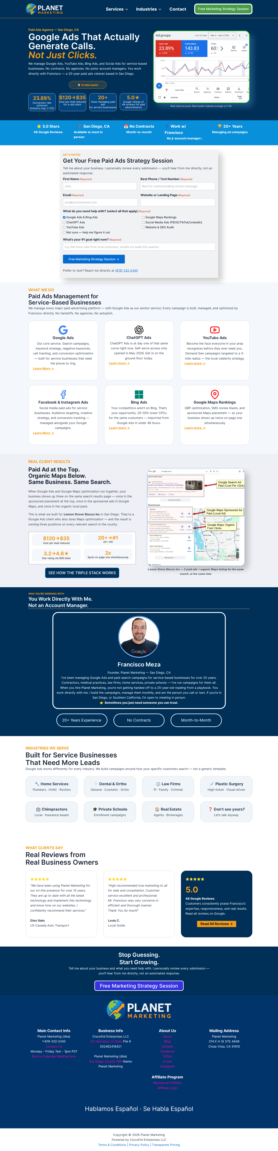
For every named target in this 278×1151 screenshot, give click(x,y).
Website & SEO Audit (159, 227)
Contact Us (54, 1046)
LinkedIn (167, 1046)
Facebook (167, 1051)
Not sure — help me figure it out (88, 232)
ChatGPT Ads (75, 222)
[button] (125, 9)
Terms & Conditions (112, 1145)
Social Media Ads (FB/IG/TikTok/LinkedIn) (173, 222)
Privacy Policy (139, 1145)
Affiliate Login (167, 1088)
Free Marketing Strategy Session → (94, 259)
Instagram (167, 1066)
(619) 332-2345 (126, 270)
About (167, 1036)
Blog (167, 1041)
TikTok (167, 1056)
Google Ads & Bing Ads (82, 217)
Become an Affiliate (167, 1083)
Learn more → (119, 363)
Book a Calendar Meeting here (54, 1056)
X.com (167, 1061)
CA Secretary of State (106, 1041)
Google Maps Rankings (160, 217)
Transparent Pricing (166, 1145)
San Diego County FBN (105, 1061)
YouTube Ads (75, 227)
